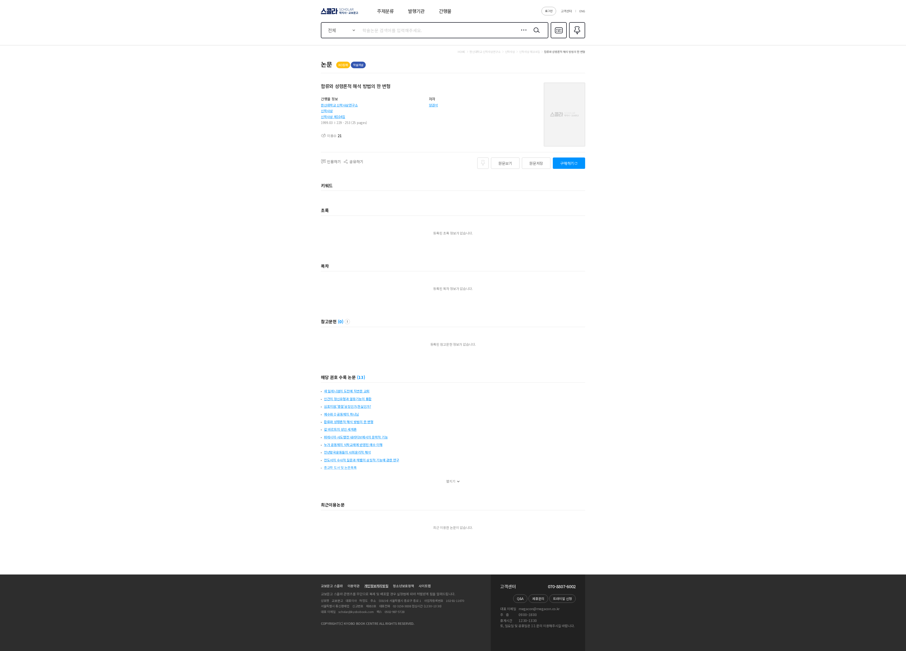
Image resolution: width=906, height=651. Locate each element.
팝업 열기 (347, 321)
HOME (461, 51)
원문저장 (536, 163)
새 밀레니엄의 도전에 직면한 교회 (346, 391)
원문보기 (505, 163)
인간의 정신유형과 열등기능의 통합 (348, 398)
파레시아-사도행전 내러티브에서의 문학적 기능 (356, 437)
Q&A (520, 598)
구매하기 (567, 163)
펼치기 (450, 481)
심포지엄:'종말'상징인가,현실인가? (347, 406)
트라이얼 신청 (562, 598)
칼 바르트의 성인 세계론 (340, 429)
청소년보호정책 (403, 585)
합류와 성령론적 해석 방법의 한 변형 (348, 421)
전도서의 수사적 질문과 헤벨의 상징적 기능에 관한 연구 (361, 460)
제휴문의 (538, 598)
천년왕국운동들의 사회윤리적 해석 (347, 452)
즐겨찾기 (576, 37)
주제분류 (385, 11)
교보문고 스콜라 (332, 585)
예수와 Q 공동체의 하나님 (341, 414)
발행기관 (416, 11)
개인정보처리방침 (376, 585)
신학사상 (327, 110)
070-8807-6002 (562, 586)
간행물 (445, 11)
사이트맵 (425, 585)
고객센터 (566, 11)
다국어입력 (558, 37)
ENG (582, 11)
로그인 (549, 11)
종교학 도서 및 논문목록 (340, 467)
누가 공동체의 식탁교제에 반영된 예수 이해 (353, 444)
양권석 (433, 105)
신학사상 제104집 (333, 116)
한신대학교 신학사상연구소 (339, 105)
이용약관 (354, 585)
